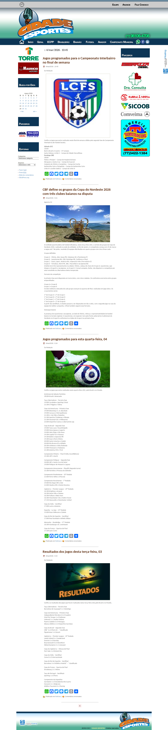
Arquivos (21, 163)
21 (36, 103)
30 (23, 109)
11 (28, 101)
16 (23, 103)
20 (34, 103)
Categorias (21, 156)
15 (20, 103)
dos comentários (26, 175)
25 (28, 106)
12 (31, 101)
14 (36, 101)
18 (28, 103)
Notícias (58, 179)
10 (26, 101)
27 (34, 106)
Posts (22, 172)
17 (26, 103)
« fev (22, 111)
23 (23, 106)
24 (26, 106)
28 (36, 106)
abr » (35, 111)
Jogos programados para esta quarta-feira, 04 (75, 339)
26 (31, 106)
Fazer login (23, 170)
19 (31, 103)
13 (34, 101)
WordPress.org (24, 177)
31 (26, 109)
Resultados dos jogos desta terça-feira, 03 (72, 552)
